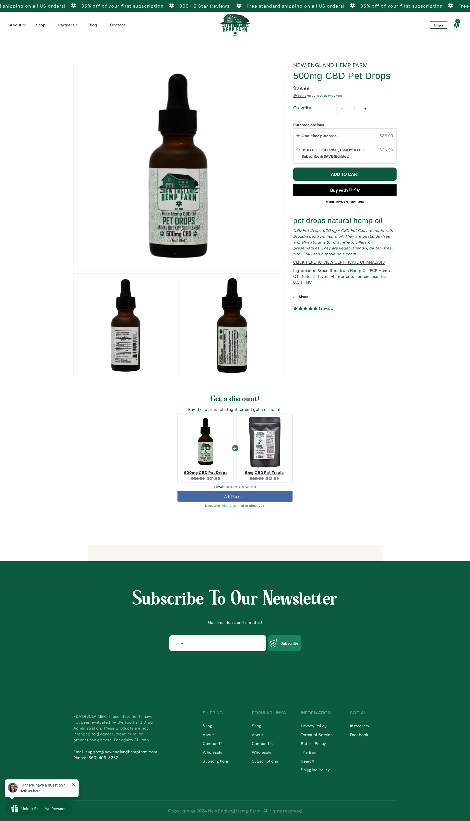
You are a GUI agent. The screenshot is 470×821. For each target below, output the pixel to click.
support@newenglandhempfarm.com (121, 751)
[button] (16, 25)
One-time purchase (319, 135)
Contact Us (213, 743)
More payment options (345, 201)
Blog (93, 25)
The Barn (309, 752)
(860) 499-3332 (102, 757)
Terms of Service (317, 734)
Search (307, 761)
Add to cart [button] (235, 496)
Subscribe (289, 643)
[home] (235, 25)
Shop (41, 25)
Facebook (359, 734)
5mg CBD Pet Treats (264, 472)
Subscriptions (216, 761)
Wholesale (213, 752)
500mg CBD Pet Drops (205, 472)
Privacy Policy (314, 725)
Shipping (299, 95)
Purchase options (308, 124)
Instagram (359, 725)
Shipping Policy (315, 769)
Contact (117, 25)
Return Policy (313, 743)
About (208, 734)
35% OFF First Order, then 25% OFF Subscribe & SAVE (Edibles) (333, 152)
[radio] (298, 136)
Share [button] (303, 296)
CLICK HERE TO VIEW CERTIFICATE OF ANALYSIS (339, 262)
